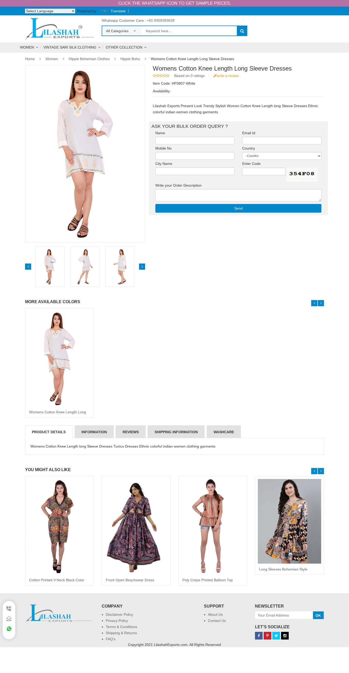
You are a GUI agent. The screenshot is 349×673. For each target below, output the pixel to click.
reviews (131, 432)
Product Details (49, 432)
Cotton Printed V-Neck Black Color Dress (56, 582)
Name (161, 133)
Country (250, 148)
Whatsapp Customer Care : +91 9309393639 (138, 20)
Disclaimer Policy (119, 614)
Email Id (251, 133)
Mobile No (165, 148)
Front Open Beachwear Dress (130, 580)
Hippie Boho (130, 59)
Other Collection (124, 47)
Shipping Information (176, 432)
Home (30, 59)
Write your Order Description (180, 185)
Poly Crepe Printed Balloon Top (207, 580)
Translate (118, 11)
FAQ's (110, 639)
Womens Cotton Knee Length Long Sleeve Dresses (57, 414)
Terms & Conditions (121, 627)
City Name (165, 164)
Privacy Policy (117, 621)
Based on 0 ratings (189, 76)
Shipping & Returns (121, 633)
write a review (228, 76)
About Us (215, 614)
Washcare (224, 432)
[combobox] (121, 29)
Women (27, 47)
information (94, 432)
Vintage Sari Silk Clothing (69, 47)
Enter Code (253, 164)
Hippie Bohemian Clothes (89, 59)
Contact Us (217, 621)
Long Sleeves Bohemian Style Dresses (283, 571)
